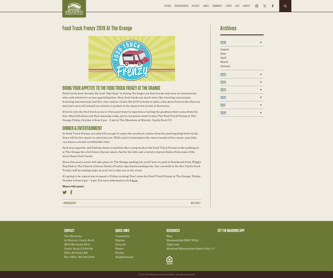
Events (229, 5)
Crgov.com (172, 244)
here (135, 180)
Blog (237, 5)
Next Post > (196, 203)
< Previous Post (69, 203)
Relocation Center (226, 237)
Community (217, 5)
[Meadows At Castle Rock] (74, 9)
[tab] (242, 42)
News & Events (244, 237)
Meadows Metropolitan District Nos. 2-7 (190, 248)
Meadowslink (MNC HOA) (182, 240)
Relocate (196, 5)
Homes (206, 5)
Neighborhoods (181, 5)
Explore (167, 5)
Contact (246, 5)
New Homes (238, 237)
